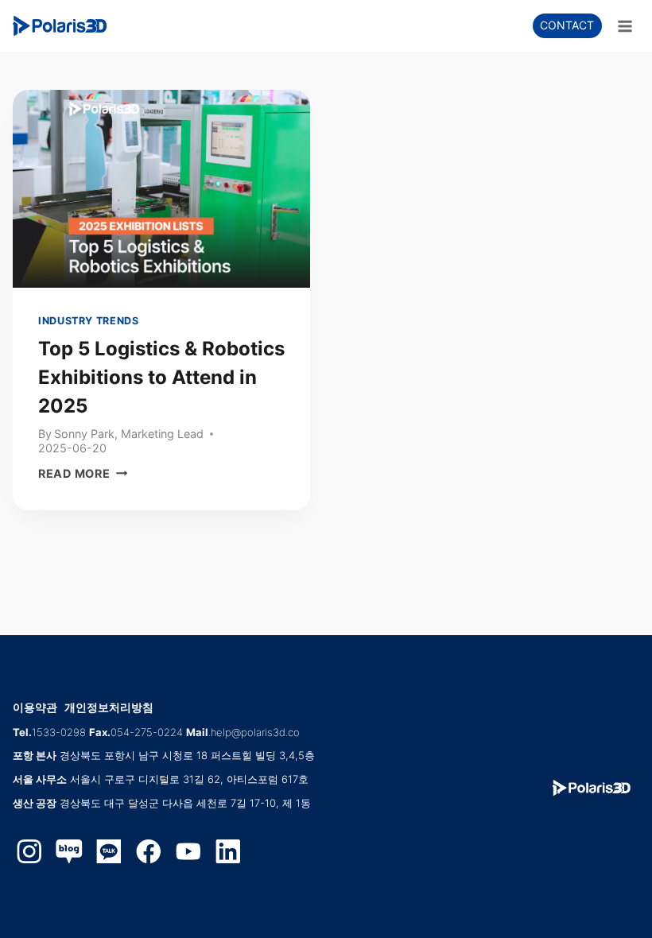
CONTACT (567, 25)
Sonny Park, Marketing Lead (129, 433)
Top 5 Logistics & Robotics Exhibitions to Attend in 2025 (161, 377)
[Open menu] (624, 26)
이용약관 (35, 707)
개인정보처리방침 (108, 707)
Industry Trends (88, 321)
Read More (82, 473)
